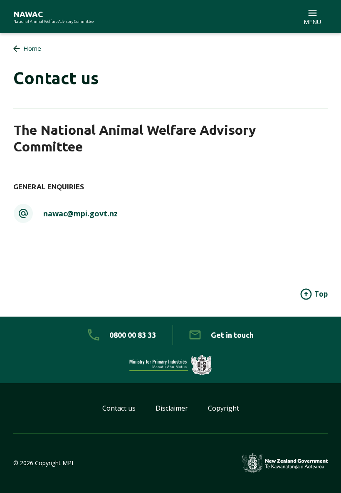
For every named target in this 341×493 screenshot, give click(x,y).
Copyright (223, 408)
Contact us (119, 408)
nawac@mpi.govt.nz (80, 213)
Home (32, 48)
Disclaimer (172, 408)
